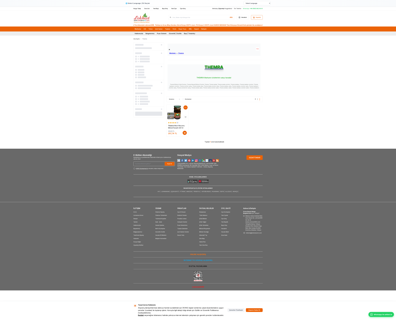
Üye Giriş (224, 218)
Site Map (202, 238)
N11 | (159, 191)
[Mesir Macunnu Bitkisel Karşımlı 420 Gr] (177, 112)
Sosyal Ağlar (137, 242)
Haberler (136, 238)
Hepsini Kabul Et (254, 310)
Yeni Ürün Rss (203, 245)
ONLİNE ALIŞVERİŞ (198, 254)
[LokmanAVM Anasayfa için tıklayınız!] (176, 49)
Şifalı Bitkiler (203, 218)
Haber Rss (202, 242)
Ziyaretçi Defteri (138, 245)
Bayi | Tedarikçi (189, 33)
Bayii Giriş (224, 225)
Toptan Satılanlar (182, 228)
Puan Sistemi (161, 33)
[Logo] (145, 17)
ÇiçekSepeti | (175, 191)
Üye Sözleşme (225, 212)
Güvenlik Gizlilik (160, 232)
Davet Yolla (180, 235)
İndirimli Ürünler (182, 215)
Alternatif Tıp (203, 235)
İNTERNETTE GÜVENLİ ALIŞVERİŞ (198, 260)
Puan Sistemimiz (182, 225)
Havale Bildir (225, 232)
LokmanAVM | (165, 191)
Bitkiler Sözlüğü (204, 232)
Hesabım (224, 228)
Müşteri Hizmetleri (160, 238)
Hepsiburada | (206, 191)
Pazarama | (215, 191)
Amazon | (189, 191)
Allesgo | (228, 191)
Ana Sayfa (136, 39)
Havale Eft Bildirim (160, 235)
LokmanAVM (198, 287)
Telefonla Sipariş (138, 235)
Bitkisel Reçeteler (204, 228)
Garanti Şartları (159, 225)
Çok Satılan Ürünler (183, 232)
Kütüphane (202, 212)
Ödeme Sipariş (159, 212)
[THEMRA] (257, 49)
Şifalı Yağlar (202, 222)
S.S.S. (135, 212)
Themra (181, 53)
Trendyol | (197, 191)
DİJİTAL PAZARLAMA (198, 266)
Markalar (173, 53)
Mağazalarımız (137, 232)
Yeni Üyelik (224, 215)
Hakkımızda (139, 33)
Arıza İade (224, 235)
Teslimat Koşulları (160, 218)
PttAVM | (183, 191)
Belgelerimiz (150, 33)
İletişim (135, 218)
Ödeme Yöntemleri (161, 215)
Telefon (238, 8)
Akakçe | (235, 191)
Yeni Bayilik (224, 222)
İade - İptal (158, 222)
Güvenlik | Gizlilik (175, 33)
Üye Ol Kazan (181, 212)
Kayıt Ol (169, 164)
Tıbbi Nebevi (203, 215)
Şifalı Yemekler (203, 225)
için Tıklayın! (251, 212)
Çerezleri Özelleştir (236, 310)
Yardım (135, 222)
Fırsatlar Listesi (181, 218)
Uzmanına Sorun (138, 215)
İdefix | (222, 191)
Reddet (141, 315)
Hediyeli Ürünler (182, 222)
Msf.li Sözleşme (160, 228)
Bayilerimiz (136, 228)
